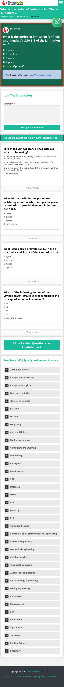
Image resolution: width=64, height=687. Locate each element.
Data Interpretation (19, 393)
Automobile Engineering (21, 572)
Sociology (14, 635)
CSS (11, 502)
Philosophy (15, 619)
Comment (9, 103)
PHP (11, 518)
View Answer (32, 187)
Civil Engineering (17, 557)
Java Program (16, 471)
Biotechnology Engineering (23, 580)
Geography (14, 424)
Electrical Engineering (20, 541)
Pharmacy (14, 650)
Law (32, 75)
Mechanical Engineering (21, 549)
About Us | (9, 676)
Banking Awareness (19, 440)
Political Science (17, 643)
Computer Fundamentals (22, 447)
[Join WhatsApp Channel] (57, 22)
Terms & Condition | (24, 676)
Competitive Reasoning (21, 377)
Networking (15, 455)
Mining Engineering (19, 588)
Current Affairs (17, 432)
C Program (14, 463)
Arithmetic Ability (18, 369)
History (13, 416)
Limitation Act (44, 75)
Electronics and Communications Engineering (32, 533)
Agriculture (15, 627)
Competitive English (19, 385)
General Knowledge (19, 400)
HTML (12, 494)
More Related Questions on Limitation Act (31, 345)
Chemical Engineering (20, 565)
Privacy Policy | (40, 676)
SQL (11, 479)
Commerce (14, 596)
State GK (13, 408)
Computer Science (18, 525)
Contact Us (52, 676)
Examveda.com (33, 671)
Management (16, 604)
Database (14, 486)
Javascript (14, 510)
